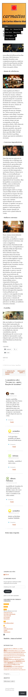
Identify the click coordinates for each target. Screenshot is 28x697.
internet (17, 659)
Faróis (23, 650)
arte (10, 648)
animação (6, 648)
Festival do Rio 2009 (18, 652)
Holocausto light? (21, 371)
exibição (16, 650)
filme (19, 365)
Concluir (7, 591)
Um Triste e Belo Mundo (9, 614)
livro (22, 659)
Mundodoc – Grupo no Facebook (13, 638)
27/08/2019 (6, 365)
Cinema (13, 365)
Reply (12, 422)
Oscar (21, 662)
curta (18, 648)
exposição (19, 650)
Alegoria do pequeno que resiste (10, 372)
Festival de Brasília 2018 (8, 652)
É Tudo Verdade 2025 (22, 669)
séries (13, 666)
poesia (11, 664)
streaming (8, 666)
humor (13, 659)
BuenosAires (7, 618)
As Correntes (7, 617)
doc (5, 650)
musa (14, 662)
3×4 (11, 29)
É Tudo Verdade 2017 (15, 668)
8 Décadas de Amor (8, 628)
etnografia (11, 650)
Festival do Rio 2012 (20, 654)
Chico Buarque (10, 39)
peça (8, 664)
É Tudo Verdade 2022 (13, 669)
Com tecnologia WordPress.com (9, 689)
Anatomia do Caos (8, 612)
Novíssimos (17, 662)
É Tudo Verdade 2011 (18, 666)
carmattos (16, 431)
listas (20, 659)
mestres (19, 661)
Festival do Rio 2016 (7, 655)
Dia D (5, 627)
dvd (8, 650)
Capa (6, 29)
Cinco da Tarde (7, 615)
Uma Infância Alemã (8, 623)
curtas (21, 648)
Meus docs (16, 32)
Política (14, 664)
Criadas (5, 630)
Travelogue (9, 35)
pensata (5, 664)
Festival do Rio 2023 (17, 657)
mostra (10, 663)
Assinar (23, 693)
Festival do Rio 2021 (9, 657)
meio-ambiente (12, 661)
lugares (6, 661)
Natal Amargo (7, 632)
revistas (18, 664)
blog (11, 648)
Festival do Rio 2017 (15, 655)
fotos (10, 659)
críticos (15, 648)
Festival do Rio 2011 (12, 654)
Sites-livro (8, 32)
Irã (15, 35)
